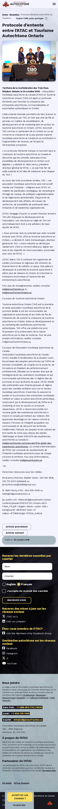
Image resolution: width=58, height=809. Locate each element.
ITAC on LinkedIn (15, 621)
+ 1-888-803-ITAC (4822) (29, 707)
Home (5, 14)
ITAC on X (12, 616)
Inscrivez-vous (16, 600)
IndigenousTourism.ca (13, 289)
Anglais (11, 584)
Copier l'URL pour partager (30, 18)
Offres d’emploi (21, 783)
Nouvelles (14, 14)
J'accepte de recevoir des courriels (27, 591)
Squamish (21, 698)
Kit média (6, 783)
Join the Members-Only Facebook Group (28, 633)
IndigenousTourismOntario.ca (16, 292)
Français (26, 584)
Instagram (12, 653)
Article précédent (17, 526)
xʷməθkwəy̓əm (28, 695)
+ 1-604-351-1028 (20, 713)
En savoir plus (19, 805)
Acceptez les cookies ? (20, 797)
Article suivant (15, 532)
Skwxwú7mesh (9, 698)
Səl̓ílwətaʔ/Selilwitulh (39, 698)
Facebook (11, 648)
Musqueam (41, 695)
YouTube (12, 663)
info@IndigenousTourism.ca (28, 719)
